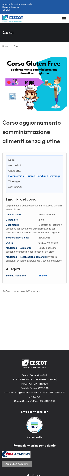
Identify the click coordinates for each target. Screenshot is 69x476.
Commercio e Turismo (21, 176)
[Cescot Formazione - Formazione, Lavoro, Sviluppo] (12, 18)
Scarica (43, 275)
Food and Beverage (48, 176)
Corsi (15, 46)
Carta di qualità (34, 436)
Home (5, 46)
